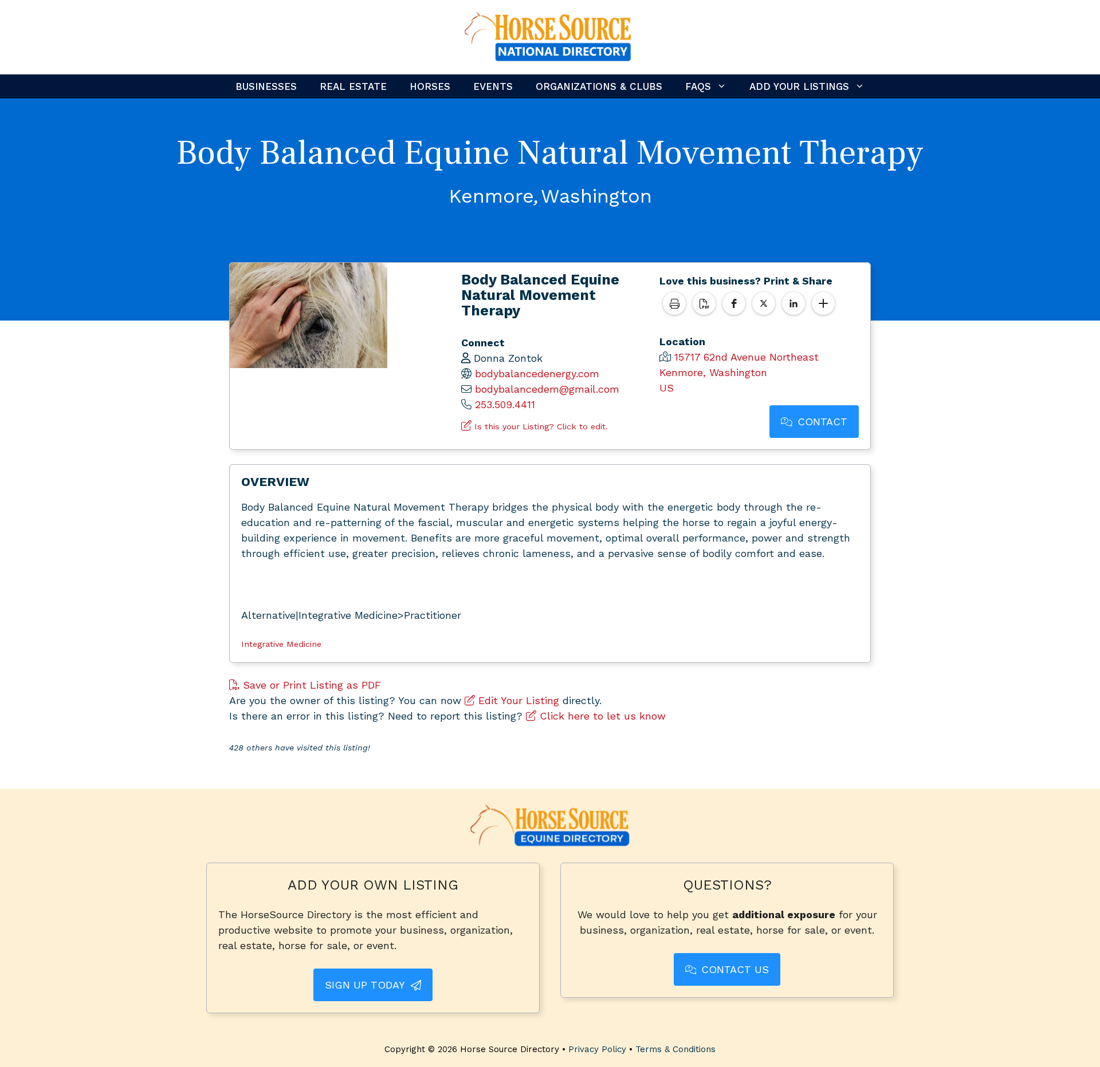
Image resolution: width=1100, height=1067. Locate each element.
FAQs (698, 86)
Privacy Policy (597, 1049)
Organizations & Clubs (599, 86)
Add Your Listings (799, 86)
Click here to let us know (601, 716)
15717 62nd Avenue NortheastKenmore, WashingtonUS (739, 372)
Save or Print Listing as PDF (310, 685)
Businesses (266, 86)
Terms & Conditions (675, 1049)
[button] (733, 303)
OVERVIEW (275, 482)
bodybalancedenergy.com (537, 373)
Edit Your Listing (517, 700)
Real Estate (353, 86)
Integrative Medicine (281, 644)
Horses (430, 86)
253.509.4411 (505, 404)
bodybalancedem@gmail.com (547, 389)
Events (493, 86)
